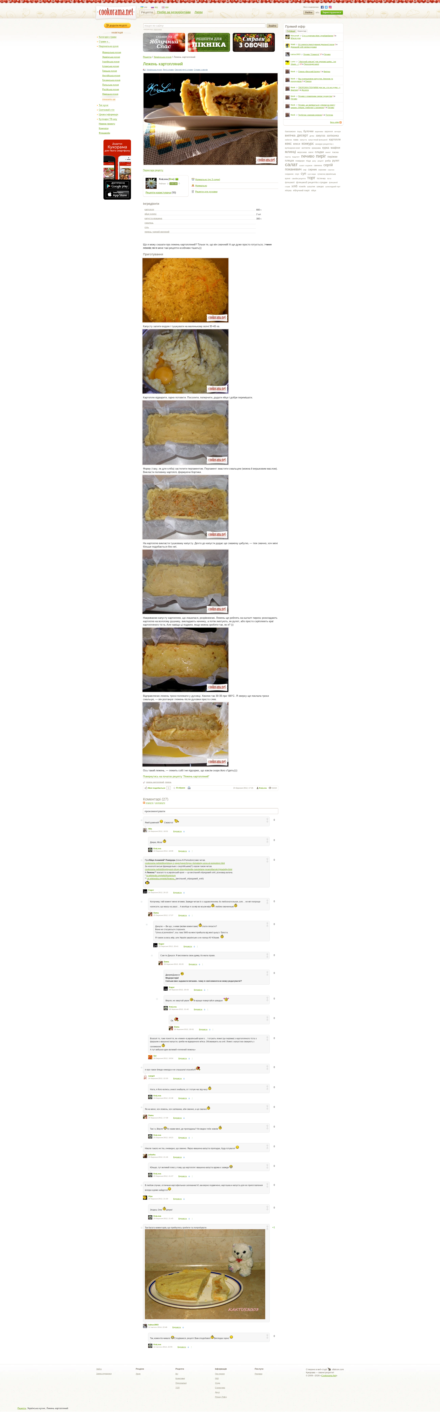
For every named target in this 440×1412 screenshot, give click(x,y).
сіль (147, 227)
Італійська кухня (110, 61)
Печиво (327, 54)
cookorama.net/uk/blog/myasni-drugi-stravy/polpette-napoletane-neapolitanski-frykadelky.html (188, 869)
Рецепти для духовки (206, 191)
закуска (320, 135)
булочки (308, 131)
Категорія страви (107, 37)
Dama (156, 913)
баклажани (290, 131)
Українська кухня (111, 57)
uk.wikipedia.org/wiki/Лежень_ (161, 878)
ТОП (177, 1388)
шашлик (311, 186)
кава (295, 139)
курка (325, 147)
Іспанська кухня (110, 66)
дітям (312, 136)
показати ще (109, 99)
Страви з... (104, 41)
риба (328, 160)
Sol (154, 1056)
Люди (199, 12)
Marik (293, 71)
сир (304, 170)
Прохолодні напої (311, 64)
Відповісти (177, 831)
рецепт (321, 161)
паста (288, 157)
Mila (150, 829)
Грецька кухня (109, 71)
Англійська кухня (111, 75)
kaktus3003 (295, 54)
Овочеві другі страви (184, 70)
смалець (149, 223)
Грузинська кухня (111, 80)
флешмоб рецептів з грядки (311, 182)
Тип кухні (103, 105)
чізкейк (302, 186)
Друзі (217, 1392)
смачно (331, 170)
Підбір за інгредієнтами (174, 12)
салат (291, 164)
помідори (300, 161)
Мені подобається (156, 788)
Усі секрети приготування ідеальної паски (316, 44)
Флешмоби (104, 133)
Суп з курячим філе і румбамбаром (317, 36)
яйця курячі (150, 214)
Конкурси (103, 128)
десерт (302, 135)
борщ (299, 131)
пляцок (289, 160)
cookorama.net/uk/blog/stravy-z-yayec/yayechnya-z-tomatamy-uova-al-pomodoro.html (185, 863)
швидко (320, 186)
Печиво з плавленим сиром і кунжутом (315, 96)
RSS (340, 122)
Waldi (293, 44)
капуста (303, 140)
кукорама (316, 148)
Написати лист (176, 179)
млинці (290, 152)
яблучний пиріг (301, 190)
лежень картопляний (155, 782)
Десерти (305, 90)
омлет (328, 152)
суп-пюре (312, 174)
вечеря (337, 131)
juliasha (151, 1155)
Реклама (258, 1374)
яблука (288, 190)
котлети (306, 147)
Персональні (180, 1383)
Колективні (180, 1378)
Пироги (308, 81)
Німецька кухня (110, 94)
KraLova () (167, 179)
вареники (319, 131)
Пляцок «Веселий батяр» (309, 71)
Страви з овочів (201, 70)
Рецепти (147, 12)
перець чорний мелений (157, 231)
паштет (296, 157)
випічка (290, 135)
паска (335, 152)
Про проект (220, 1374)
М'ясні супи (296, 38)
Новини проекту (107, 123)
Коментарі (302, 31)
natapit (151, 1076)
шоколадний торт (332, 187)
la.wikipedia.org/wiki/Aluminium (161, 875)
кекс (288, 143)
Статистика (220, 1388)
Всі (176, 1374)
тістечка (321, 178)
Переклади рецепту (153, 170)
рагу (314, 161)
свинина (318, 165)
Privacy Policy (221, 1397)
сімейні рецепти (299, 178)
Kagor (151, 890)
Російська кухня (110, 89)
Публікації (291, 31)
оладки (319, 152)
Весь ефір (334, 122)
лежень (168, 782)
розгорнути (160, 803)
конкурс (308, 143)
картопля (335, 139)
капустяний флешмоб (317, 140)
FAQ (217, 1378)
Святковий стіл (106, 110)
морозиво (302, 152)
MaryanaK (295, 36)
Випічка (327, 71)
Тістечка (329, 115)
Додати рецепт (118, 25)
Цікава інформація (108, 114)
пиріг (321, 156)
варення (329, 131)
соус (297, 174)
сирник (312, 169)
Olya (150, 1196)
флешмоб (290, 182)
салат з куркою (305, 165)
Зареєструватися (331, 12)
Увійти (308, 12)
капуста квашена (153, 218)
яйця (313, 190)
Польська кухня (110, 85)
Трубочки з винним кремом (310, 115)
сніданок (289, 174)
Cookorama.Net (328, 1375)
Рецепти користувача (158, 192)
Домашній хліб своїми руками (304, 47)
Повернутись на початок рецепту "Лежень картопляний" (176, 776)
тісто (329, 178)
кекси (296, 143)
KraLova (263, 788)
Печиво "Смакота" (311, 54)
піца (308, 160)
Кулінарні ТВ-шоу (108, 119)
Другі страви (168, 70)
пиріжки (332, 156)
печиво (307, 156)
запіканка (333, 135)
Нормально (201, 185)
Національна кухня (108, 46)
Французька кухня (111, 52)
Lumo (293, 62)
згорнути (149, 803)
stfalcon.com (338, 1369)
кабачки (288, 140)
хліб (294, 186)
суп (303, 173)
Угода (217, 1383)
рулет (335, 160)
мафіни (335, 147)
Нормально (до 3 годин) (207, 179)
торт (311, 177)
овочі (310, 152)
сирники (322, 170)
